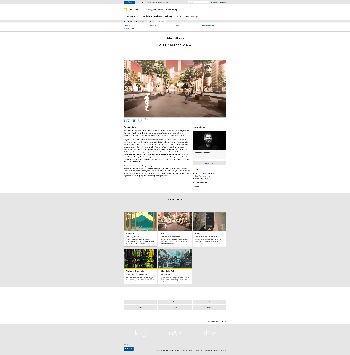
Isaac (177, 25)
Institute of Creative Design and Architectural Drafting (153, 10)
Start (208, 2)
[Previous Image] (124, 121)
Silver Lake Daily (129, 28)
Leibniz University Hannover (171, 350)
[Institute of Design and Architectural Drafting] (124, 21)
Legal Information (187, 350)
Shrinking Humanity (208, 25)
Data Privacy (199, 350)
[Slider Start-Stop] (126, 121)
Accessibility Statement (212, 350)
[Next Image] (128, 121)
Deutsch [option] (223, 2)
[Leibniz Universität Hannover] (129, 2)
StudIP (195, 187)
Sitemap (223, 350)
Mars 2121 (153, 25)
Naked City (127, 25)
